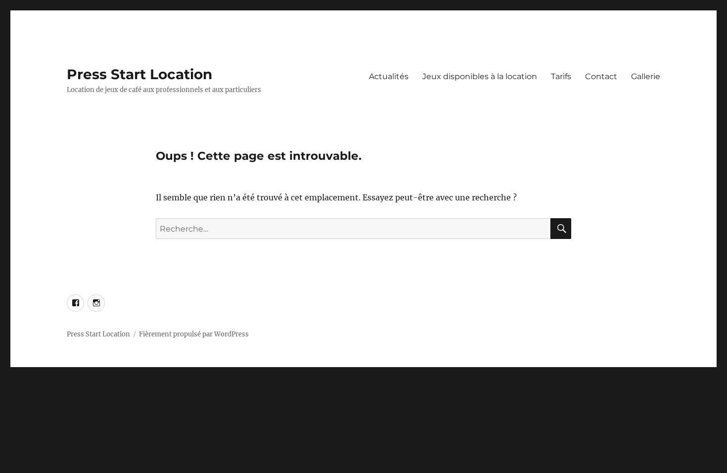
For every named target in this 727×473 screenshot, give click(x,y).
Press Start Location (139, 74)
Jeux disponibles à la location (479, 76)
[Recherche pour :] (353, 229)
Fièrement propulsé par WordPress (194, 334)
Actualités (389, 76)
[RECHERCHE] (560, 228)
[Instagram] (96, 303)
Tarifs (561, 76)
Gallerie (645, 76)
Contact (601, 76)
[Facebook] (75, 303)
